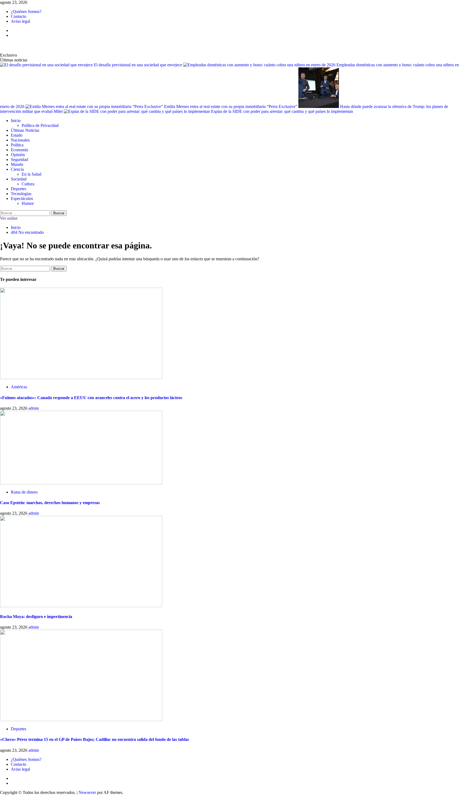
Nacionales (20, 140)
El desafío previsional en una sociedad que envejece (138, 65)
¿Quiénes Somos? (26, 11)
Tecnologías (21, 193)
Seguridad (19, 159)
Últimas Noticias (25, 130)
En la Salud (31, 174)
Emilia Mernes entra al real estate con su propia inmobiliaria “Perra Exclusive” (231, 106)
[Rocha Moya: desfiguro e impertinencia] (81, 605)
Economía (19, 149)
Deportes (18, 188)
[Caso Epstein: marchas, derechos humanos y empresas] (81, 483)
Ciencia (17, 169)
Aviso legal (20, 21)
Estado (16, 135)
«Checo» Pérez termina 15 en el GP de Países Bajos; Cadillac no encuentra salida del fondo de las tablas (94, 739)
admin (33, 408)
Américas (19, 387)
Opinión (18, 154)
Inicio (16, 120)
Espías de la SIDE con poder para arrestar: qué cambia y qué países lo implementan (282, 111)
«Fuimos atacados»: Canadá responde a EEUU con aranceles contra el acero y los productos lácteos (91, 397)
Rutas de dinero (24, 492)
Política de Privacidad (40, 125)
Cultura (28, 184)
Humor (28, 203)
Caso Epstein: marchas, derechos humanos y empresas (50, 502)
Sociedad (18, 179)
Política (17, 145)
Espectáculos (22, 198)
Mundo (17, 164)
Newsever (87, 792)
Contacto (18, 16)
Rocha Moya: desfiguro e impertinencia (36, 616)
